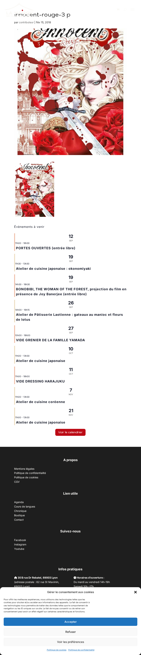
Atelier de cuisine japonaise (41, 361)
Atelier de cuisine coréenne (40, 402)
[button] (135, 592)
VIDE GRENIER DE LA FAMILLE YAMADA (50, 340)
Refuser (70, 632)
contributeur (26, 22)
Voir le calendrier (70, 432)
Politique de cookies (56, 650)
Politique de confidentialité (81, 650)
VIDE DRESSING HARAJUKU (40, 381)
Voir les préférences (70, 642)
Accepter (70, 621)
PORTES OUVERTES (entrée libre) (45, 248)
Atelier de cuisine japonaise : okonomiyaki (53, 269)
